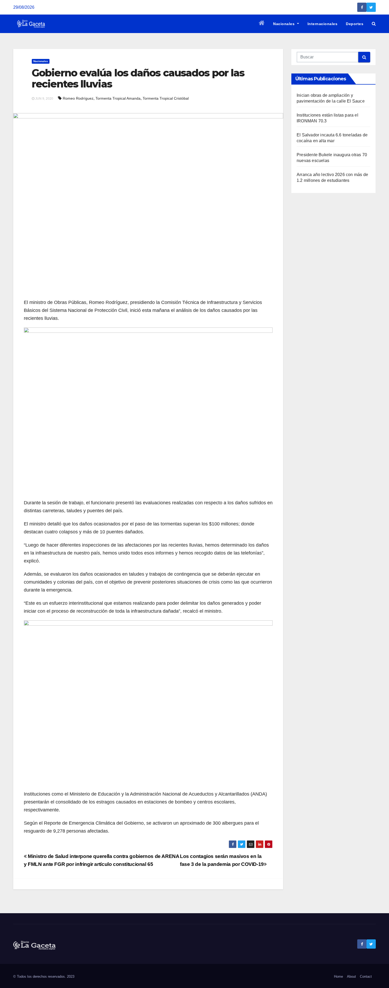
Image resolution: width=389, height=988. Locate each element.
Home (338, 976)
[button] (374, 23)
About (351, 976)
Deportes (354, 24)
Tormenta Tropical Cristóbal (166, 98)
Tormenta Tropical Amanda (118, 98)
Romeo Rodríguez (78, 98)
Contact (366, 976)
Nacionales (284, 24)
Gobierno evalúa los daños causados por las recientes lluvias (138, 78)
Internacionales (322, 24)
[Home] (262, 24)
